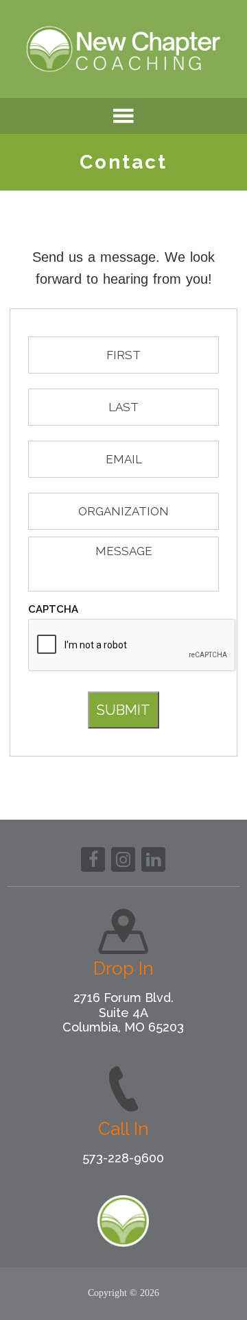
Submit (123, 710)
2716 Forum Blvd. (123, 997)
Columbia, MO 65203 (123, 1027)
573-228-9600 (123, 1158)
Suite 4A (123, 1012)
